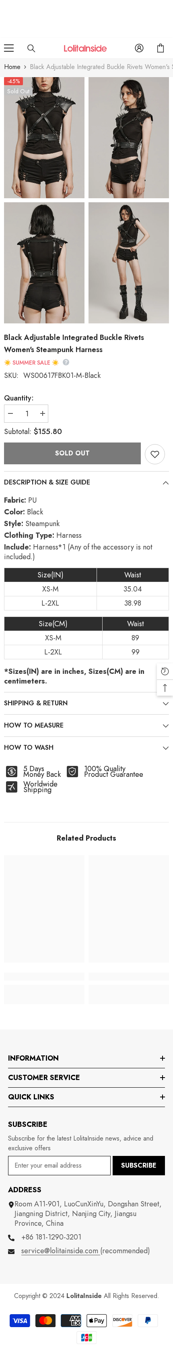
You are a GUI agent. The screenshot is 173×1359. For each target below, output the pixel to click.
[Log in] (139, 48)
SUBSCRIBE (139, 1165)
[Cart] (160, 48)
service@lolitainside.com (60, 1251)
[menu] (9, 48)
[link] (44, 977)
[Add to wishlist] (155, 454)
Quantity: (19, 398)
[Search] (31, 48)
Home (12, 66)
